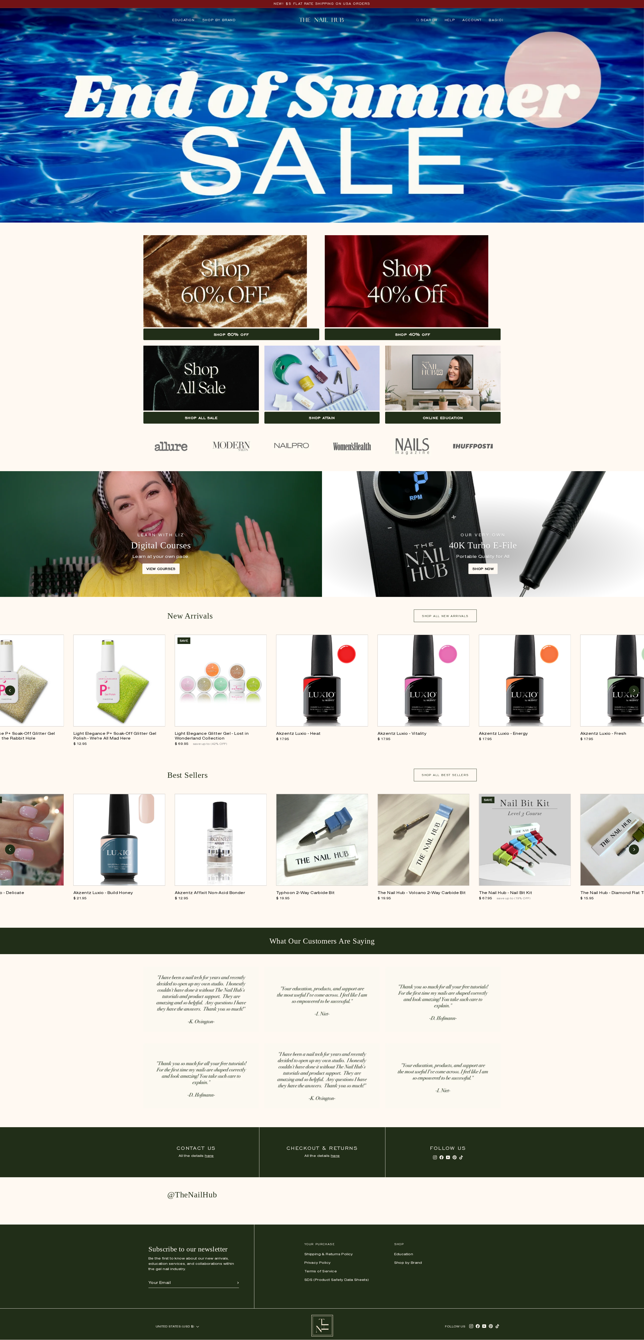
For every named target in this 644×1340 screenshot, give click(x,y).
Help (450, 20)
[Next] (634, 690)
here (209, 1156)
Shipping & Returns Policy (328, 1254)
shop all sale (201, 417)
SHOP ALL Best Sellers (445, 775)
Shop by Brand (219, 20)
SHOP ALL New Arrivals (445, 616)
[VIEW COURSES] (161, 534)
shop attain (322, 417)
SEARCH (426, 21)
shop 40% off (412, 334)
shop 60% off (231, 334)
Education (183, 20)
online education (443, 417)
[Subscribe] (238, 1283)
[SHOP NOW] (483, 534)
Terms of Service (320, 1271)
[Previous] (10, 690)
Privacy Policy (317, 1263)
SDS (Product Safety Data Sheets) (336, 1280)
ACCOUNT (471, 20)
